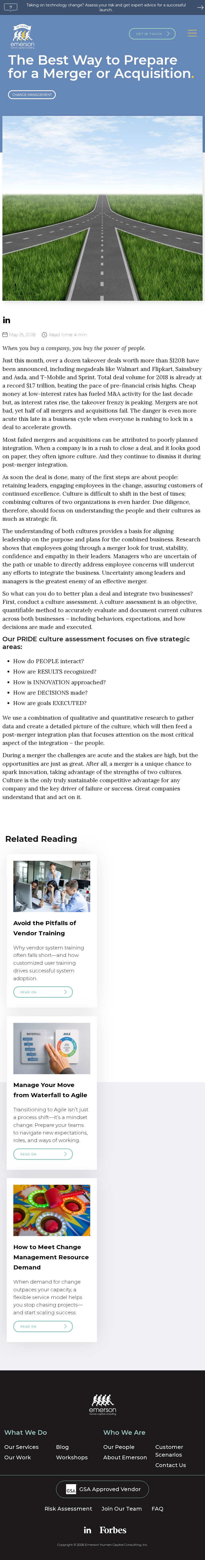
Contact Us (170, 1465)
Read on (29, 992)
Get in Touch (149, 34)
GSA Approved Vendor (109, 1489)
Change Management (32, 95)
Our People (119, 1447)
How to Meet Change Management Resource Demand (51, 1257)
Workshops (72, 1457)
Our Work (17, 1457)
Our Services (21, 1447)
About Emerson (125, 1457)
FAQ (157, 1509)
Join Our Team (122, 1509)
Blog (62, 1447)
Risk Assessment (68, 1509)
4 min (68, 334)
